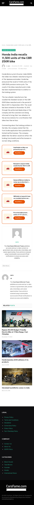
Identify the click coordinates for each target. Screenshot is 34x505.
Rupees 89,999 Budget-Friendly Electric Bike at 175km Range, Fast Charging (15, 332)
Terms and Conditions (11, 420)
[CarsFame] (17, 3)
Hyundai (7, 467)
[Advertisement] (17, 25)
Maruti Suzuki (8, 462)
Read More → (19, 153)
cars (9, 66)
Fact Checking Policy (11, 431)
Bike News (6, 265)
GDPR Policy (8, 449)
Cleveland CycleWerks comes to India (16, 388)
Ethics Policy (8, 428)
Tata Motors (8, 464)
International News (10, 473)
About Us (7, 446)
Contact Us (8, 444)
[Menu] (3, 3)
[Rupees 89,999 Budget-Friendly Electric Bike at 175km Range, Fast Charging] (17, 318)
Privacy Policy (8, 417)
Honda (6, 470)
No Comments (13, 68)
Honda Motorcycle (9, 50)
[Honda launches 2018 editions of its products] (17, 348)
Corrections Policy (10, 425)
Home (3, 45)
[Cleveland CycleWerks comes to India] (17, 376)
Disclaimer (7, 423)
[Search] (31, 3)
